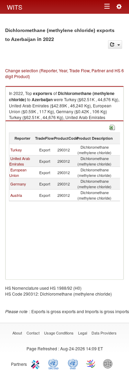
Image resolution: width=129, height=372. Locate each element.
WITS (14, 6)
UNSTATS (73, 363)
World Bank (109, 363)
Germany (18, 184)
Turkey (16, 149)
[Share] (115, 44)
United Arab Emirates (19, 161)
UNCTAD (55, 363)
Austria (16, 195)
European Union (17, 172)
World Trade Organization (91, 363)
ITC (36, 363)
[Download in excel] (112, 126)
